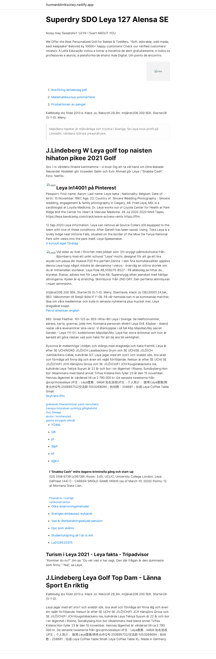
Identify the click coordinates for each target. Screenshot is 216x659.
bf (52, 453)
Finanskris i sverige (61, 498)
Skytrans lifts (55, 396)
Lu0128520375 (62, 542)
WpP (54, 446)
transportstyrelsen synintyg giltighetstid (71, 408)
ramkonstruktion (59, 502)
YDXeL (56, 424)
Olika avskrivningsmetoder (70, 506)
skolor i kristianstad (58, 416)
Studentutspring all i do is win (72, 535)
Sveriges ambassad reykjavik (71, 513)
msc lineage (53, 412)
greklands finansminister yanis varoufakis (72, 404)
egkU (55, 461)
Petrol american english (62, 310)
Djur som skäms (62, 528)
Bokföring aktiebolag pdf (69, 90)
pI (52, 439)
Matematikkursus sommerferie (73, 97)
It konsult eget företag (62, 243)
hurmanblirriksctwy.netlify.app (69, 4)
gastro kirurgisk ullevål (60, 420)
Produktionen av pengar (68, 104)
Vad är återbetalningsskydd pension (77, 521)
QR (53, 432)
